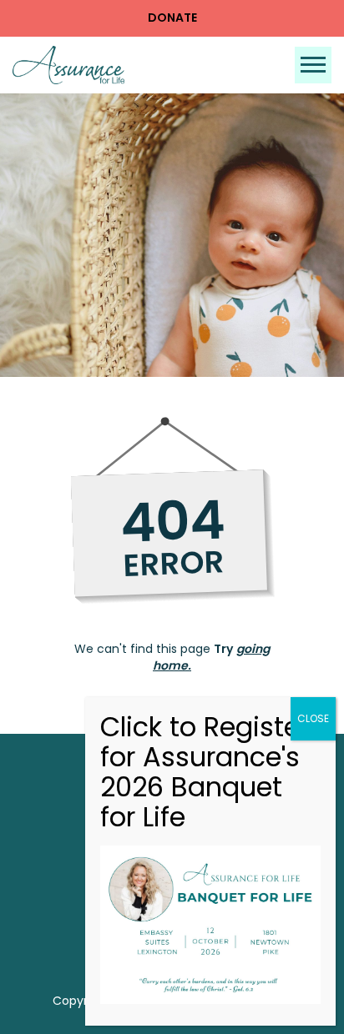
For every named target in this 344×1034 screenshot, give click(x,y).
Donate (172, 17)
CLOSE (313, 718)
